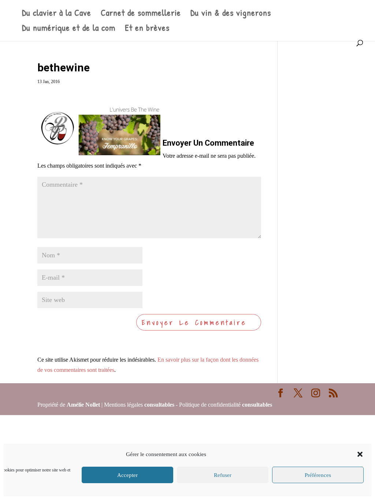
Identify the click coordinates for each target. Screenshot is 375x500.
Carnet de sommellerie (141, 14)
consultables (159, 405)
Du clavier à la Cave (56, 14)
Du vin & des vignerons (230, 14)
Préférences (318, 475)
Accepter (127, 475)
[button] (360, 454)
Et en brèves (147, 29)
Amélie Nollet (83, 405)
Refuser (222, 475)
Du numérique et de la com (68, 29)
